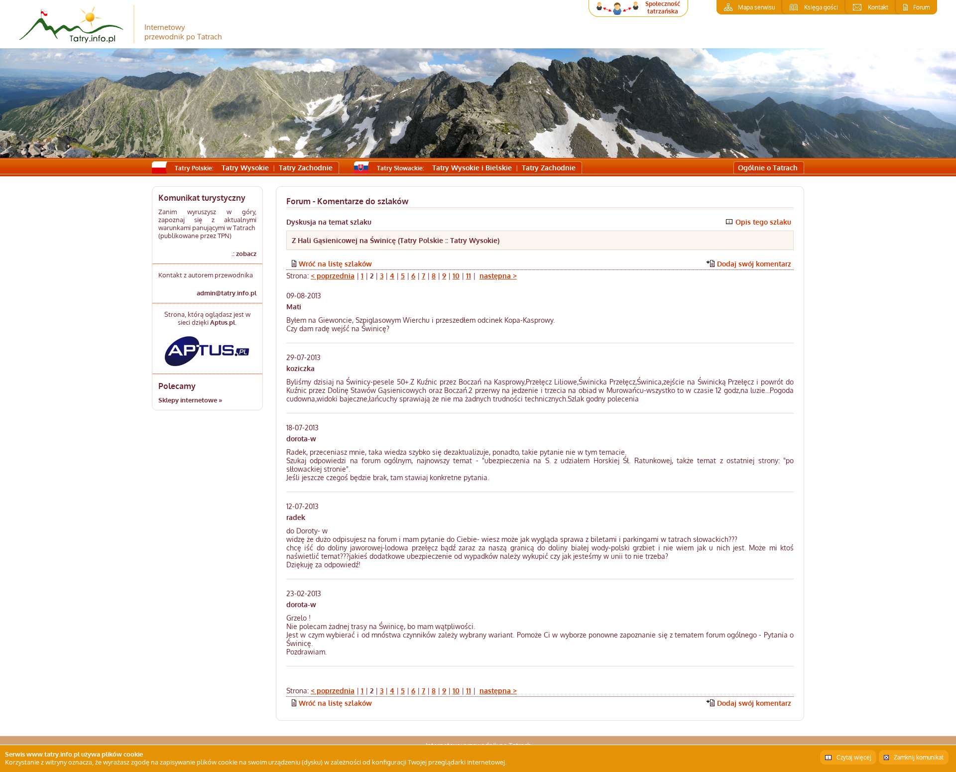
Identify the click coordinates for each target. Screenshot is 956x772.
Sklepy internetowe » (190, 400)
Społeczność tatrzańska (662, 7)
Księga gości (821, 7)
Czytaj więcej (853, 757)
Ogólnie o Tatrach (768, 167)
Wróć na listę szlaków (335, 263)
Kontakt (878, 7)
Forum (921, 7)
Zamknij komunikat (919, 757)
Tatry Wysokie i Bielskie (472, 167)
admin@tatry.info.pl (226, 293)
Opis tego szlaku (763, 222)
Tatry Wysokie (245, 167)
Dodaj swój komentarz (754, 263)
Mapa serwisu (756, 7)
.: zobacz (244, 253)
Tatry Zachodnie (306, 167)
